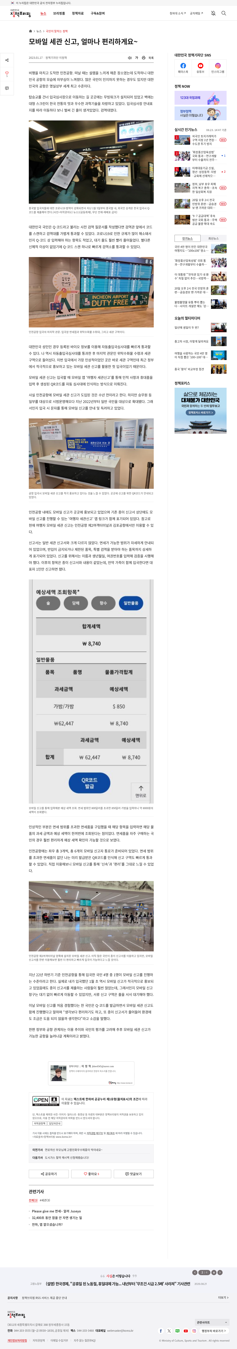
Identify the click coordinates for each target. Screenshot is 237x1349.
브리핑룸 (59, 13)
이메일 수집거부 (59, 1340)
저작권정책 (39, 1123)
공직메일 (195, 13)
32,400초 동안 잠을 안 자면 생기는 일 (57, 1218)
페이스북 (183, 72)
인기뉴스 (187, 238)
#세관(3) (45, 1200)
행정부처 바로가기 (212, 1331)
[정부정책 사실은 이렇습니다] (201, 113)
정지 (214, 1272)
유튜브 (200, 72)
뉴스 (43, 13)
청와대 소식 (176, 13)
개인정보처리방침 (17, 1340)
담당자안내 (54, 1123)
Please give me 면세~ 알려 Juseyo (56, 1211)
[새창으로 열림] (144, 58)
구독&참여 (98, 13)
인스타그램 (217, 72)
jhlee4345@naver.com (103, 1066)
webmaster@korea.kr (120, 1331)
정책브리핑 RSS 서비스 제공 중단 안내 (44, 1297)
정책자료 (78, 13)
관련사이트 (203, 1322)
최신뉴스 (213, 238)
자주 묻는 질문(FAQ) (84, 1340)
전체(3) (33, 1200)
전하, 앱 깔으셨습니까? (47, 1225)
